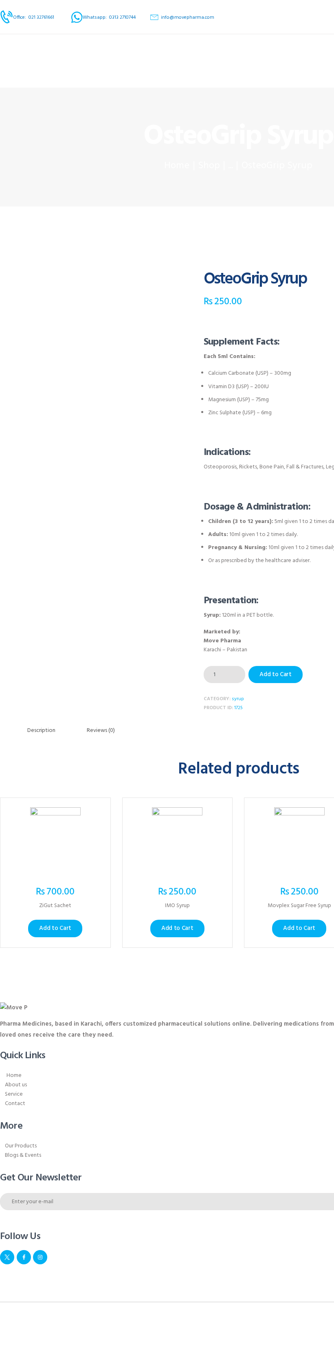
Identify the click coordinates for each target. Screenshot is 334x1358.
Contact (15, 1103)
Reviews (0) (101, 730)
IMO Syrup (177, 906)
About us (16, 1085)
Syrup (238, 699)
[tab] (41, 730)
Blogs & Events (23, 1155)
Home (176, 166)
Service (14, 1094)
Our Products (21, 1146)
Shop (209, 166)
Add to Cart (275, 674)
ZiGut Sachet (55, 906)
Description (41, 730)
